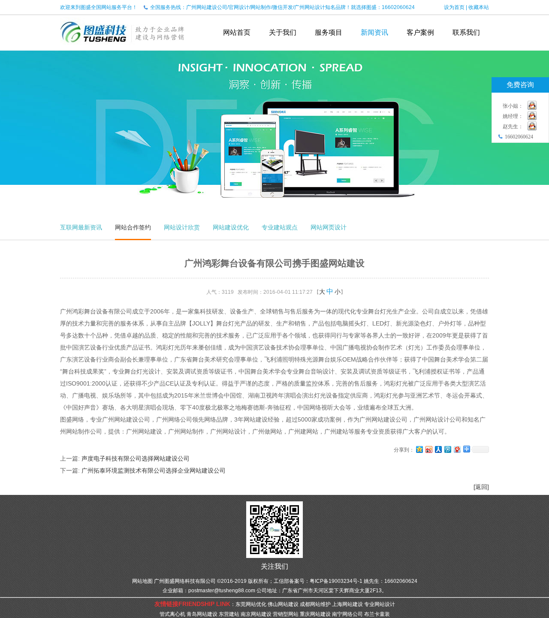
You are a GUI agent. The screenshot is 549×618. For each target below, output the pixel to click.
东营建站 (229, 614)
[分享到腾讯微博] (447, 449)
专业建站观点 (280, 227)
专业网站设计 (379, 604)
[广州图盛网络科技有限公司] (122, 47)
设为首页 (454, 7)
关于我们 (282, 32)
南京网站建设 (256, 614)
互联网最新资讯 (81, 227)
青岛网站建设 (202, 614)
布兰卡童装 (377, 614)
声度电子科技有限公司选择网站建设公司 (135, 458)
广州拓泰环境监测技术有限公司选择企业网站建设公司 (153, 470)
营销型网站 (286, 614)
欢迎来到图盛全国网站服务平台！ (98, 7)
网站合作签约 (133, 227)
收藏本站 (478, 7)
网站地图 (142, 581)
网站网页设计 (329, 227)
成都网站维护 (315, 604)
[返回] (481, 486)
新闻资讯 (374, 32)
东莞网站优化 (250, 604)
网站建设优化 (231, 227)
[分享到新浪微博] (428, 449)
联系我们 (466, 32)
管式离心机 (172, 614)
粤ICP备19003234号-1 (336, 581)
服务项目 (328, 32)
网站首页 (236, 32)
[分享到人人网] (438, 449)
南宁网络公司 (347, 614)
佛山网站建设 (283, 604)
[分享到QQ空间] (419, 449)
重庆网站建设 (315, 614)
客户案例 (420, 32)
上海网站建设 (347, 604)
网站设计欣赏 (182, 227)
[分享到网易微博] (457, 449)
